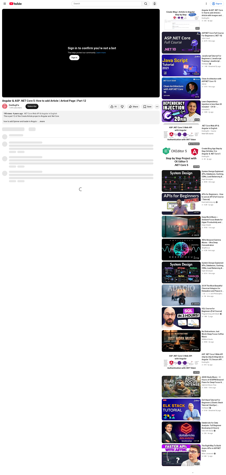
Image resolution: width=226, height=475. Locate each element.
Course (213, 131)
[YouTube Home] (15, 3)
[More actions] (157, 106)
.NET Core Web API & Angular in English (40, 114)
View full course (207, 134)
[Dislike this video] (122, 106)
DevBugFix (14, 105)
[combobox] (107, 3)
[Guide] (4, 3)
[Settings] (206, 3)
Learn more (101, 53)
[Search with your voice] (154, 3)
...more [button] (41, 121)
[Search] (146, 3)
